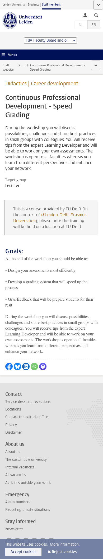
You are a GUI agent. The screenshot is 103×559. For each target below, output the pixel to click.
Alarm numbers (17, 501)
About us (12, 451)
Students (33, 5)
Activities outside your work (28, 482)
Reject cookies (64, 551)
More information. (65, 544)
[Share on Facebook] (9, 366)
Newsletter (14, 529)
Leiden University (14, 5)
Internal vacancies (19, 467)
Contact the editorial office (26, 416)
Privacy (11, 424)
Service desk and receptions (27, 401)
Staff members (51, 5)
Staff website (8, 67)
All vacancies (15, 474)
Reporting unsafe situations (27, 509)
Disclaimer (13, 432)
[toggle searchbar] (96, 15)
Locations (13, 409)
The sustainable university (26, 459)
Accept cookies (23, 551)
